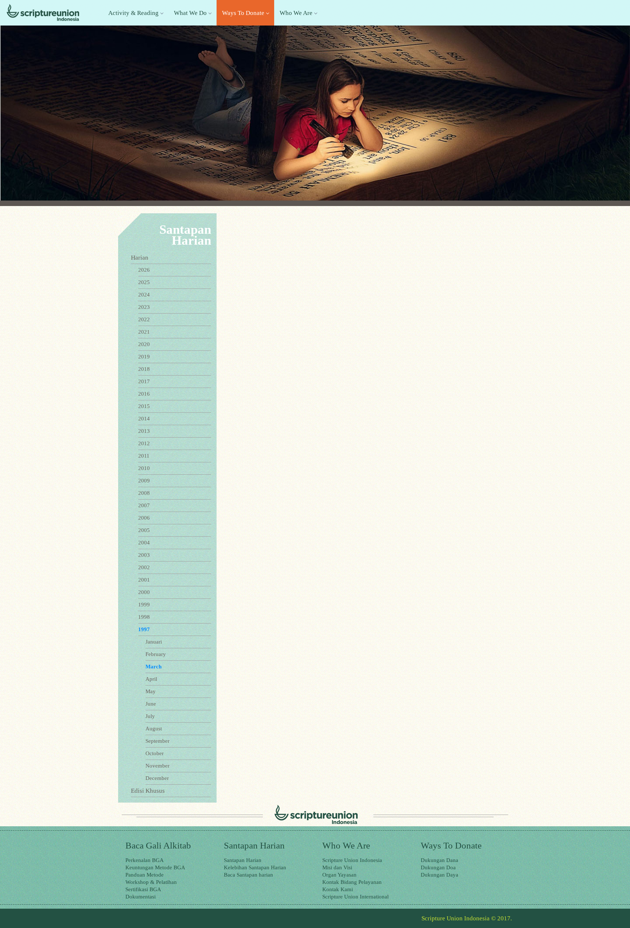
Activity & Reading (133, 12)
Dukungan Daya (439, 875)
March (153, 666)
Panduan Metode (144, 875)
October (154, 753)
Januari (153, 642)
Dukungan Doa (438, 867)
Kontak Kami (337, 889)
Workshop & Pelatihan (151, 882)
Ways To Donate (243, 12)
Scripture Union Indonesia (352, 860)
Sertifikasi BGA (143, 889)
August (153, 728)
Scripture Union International (355, 897)
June (150, 704)
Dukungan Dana (439, 860)
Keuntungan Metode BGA (155, 867)
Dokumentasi (140, 897)
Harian (139, 257)
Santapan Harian (242, 860)
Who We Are (296, 12)
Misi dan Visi (337, 867)
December (157, 778)
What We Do (190, 12)
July (150, 716)
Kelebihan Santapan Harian (255, 867)
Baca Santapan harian (248, 875)
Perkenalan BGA (144, 860)
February (155, 654)
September (157, 741)
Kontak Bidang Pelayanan (352, 882)
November (157, 766)
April (151, 679)
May (150, 691)
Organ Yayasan (339, 875)
